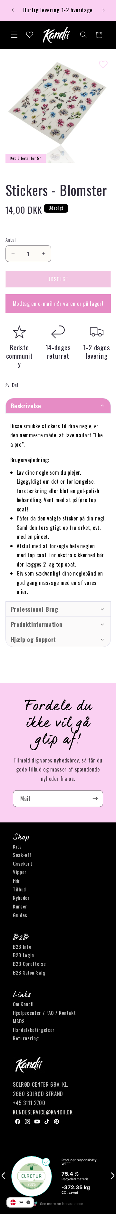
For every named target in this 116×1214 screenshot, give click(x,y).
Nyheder (21, 897)
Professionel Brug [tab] (34, 609)
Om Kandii (23, 1003)
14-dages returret (58, 351)
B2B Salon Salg (29, 972)
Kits (17, 846)
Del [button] (15, 384)
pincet (41, 536)
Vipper (20, 871)
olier (22, 592)
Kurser (20, 906)
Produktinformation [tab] (37, 624)
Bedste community (19, 355)
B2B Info (22, 946)
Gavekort (22, 863)
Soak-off (22, 854)
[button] (14, 35)
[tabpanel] (58, 507)
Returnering (26, 1038)
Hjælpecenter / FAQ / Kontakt (44, 1012)
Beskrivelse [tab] (26, 406)
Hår (16, 880)
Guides (20, 914)
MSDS (19, 1021)
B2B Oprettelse (29, 963)
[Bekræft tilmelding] (95, 798)
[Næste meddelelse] (104, 10)
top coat (36, 555)
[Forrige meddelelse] (12, 10)
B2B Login (23, 954)
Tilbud (19, 889)
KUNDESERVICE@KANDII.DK (43, 1112)
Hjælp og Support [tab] (33, 639)
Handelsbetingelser (34, 1029)
